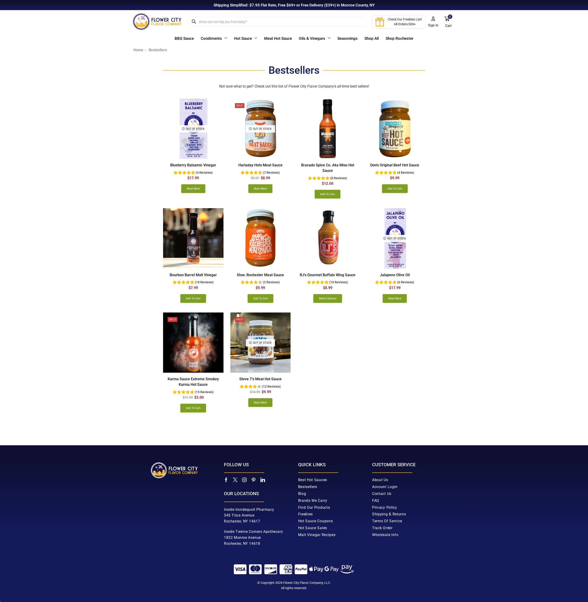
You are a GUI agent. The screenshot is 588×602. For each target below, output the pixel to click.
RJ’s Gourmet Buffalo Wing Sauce (327, 275)
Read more (193, 188)
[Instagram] (244, 479)
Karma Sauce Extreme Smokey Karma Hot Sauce (193, 382)
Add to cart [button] (327, 194)
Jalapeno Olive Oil (395, 275)
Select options (327, 298)
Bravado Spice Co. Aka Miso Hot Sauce (327, 168)
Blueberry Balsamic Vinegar (193, 165)
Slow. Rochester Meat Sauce (260, 275)
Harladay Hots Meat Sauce (260, 165)
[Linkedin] (262, 479)
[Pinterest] (253, 479)
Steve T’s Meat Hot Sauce (260, 379)
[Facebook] (226, 479)
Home (138, 50)
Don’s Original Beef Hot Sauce (394, 165)
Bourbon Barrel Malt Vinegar (193, 275)
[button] (433, 22)
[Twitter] (235, 479)
